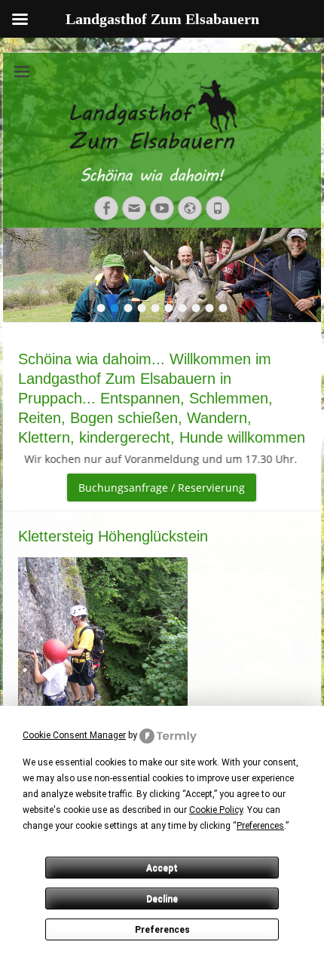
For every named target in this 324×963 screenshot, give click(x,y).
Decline (162, 899)
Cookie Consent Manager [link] (74, 735)
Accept (162, 868)
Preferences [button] (260, 825)
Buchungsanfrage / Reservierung (161, 487)
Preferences (162, 930)
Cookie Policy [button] (216, 810)
